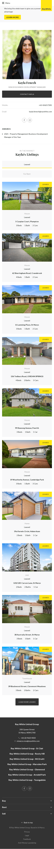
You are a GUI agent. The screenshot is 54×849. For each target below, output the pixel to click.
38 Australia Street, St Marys (27, 635)
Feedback (27, 839)
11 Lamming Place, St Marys (27, 325)
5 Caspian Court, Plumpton (27, 221)
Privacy (27, 832)
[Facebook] (24, 120)
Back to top (28, 823)
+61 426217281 (45, 105)
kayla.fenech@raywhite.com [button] (40, 111)
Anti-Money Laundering (27, 843)
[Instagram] (30, 120)
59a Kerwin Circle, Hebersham (27, 531)
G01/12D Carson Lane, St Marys (27, 583)
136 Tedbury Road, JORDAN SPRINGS (27, 376)
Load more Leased (27, 702)
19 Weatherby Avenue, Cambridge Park (27, 480)
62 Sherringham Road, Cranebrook (27, 273)
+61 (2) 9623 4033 (28, 738)
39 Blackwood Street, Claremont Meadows (27, 686)
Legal (27, 835)
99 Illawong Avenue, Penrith (27, 428)
